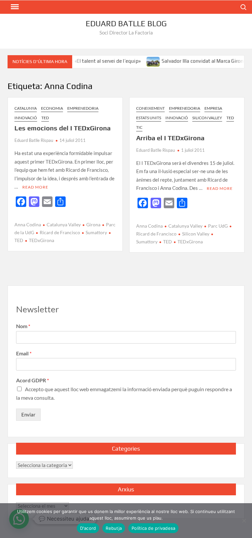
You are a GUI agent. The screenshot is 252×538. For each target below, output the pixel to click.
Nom (23, 326)
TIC (139, 127)
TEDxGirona (41, 240)
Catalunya (25, 108)
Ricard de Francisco (60, 232)
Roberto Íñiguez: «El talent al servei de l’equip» (83, 61)
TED (45, 117)
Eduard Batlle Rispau (33, 140)
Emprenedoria (82, 108)
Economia (52, 108)
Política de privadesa (153, 528)
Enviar (28, 414)
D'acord (88, 528)
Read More (35, 187)
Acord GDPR (32, 380)
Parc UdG (218, 226)
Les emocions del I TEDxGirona (62, 128)
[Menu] (14, 6)
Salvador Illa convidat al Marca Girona (199, 61)
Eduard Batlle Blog (126, 23)
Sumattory (96, 232)
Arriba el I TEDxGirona (170, 138)
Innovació (25, 117)
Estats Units (148, 117)
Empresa (213, 108)
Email (24, 353)
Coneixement (150, 108)
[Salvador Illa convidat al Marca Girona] (148, 61)
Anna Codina (27, 224)
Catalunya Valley (64, 224)
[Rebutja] (244, 520)
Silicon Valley (207, 117)
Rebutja (114, 528)
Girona (93, 224)
